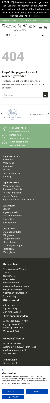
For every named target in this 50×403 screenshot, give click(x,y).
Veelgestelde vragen (13, 289)
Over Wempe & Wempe (14, 269)
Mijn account (9, 305)
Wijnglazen (8, 235)
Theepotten (8, 219)
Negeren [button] (35, 15)
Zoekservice (9, 275)
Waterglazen (9, 252)
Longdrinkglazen (11, 238)
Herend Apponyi (11, 196)
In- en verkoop (10, 279)
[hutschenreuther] (12, 114)
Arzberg (7, 176)
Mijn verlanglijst (11, 308)
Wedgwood (8, 162)
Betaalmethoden (11, 282)
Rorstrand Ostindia (12, 189)
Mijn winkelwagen (12, 311)
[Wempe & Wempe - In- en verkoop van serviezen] (19, 27)
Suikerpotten (9, 222)
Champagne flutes (12, 231)
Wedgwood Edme (12, 185)
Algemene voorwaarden (15, 292)
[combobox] (25, 35)
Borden (6, 208)
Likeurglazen (9, 242)
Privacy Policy (9, 296)
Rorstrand (8, 159)
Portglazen (8, 248)
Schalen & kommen (12, 215)
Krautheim (8, 166)
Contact (7, 272)
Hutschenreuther (11, 173)
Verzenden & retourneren (16, 286)
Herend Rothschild (12, 192)
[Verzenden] (42, 35)
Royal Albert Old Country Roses (18, 199)
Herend (6, 169)
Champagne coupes (13, 245)
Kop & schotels (10, 212)
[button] (40, 27)
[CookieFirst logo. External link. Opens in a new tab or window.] (3, 370)
